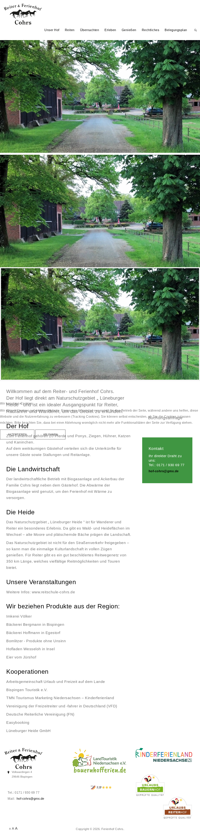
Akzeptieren (17, 434)
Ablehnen (50, 434)
